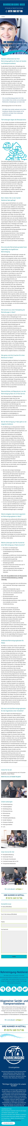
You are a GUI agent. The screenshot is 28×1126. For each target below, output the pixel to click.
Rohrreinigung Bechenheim (8, 1071)
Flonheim (6, 1078)
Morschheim (21, 1078)
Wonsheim (18, 1076)
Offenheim (18, 1074)
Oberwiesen (15, 1078)
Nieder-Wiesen (17, 1073)
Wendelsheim (12, 1074)
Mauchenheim (11, 1076)
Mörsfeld (24, 1076)
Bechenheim (10, 1073)
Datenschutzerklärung (16, 1120)
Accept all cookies (8, 1123)
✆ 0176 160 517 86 (14, 11)
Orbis (10, 1078)
